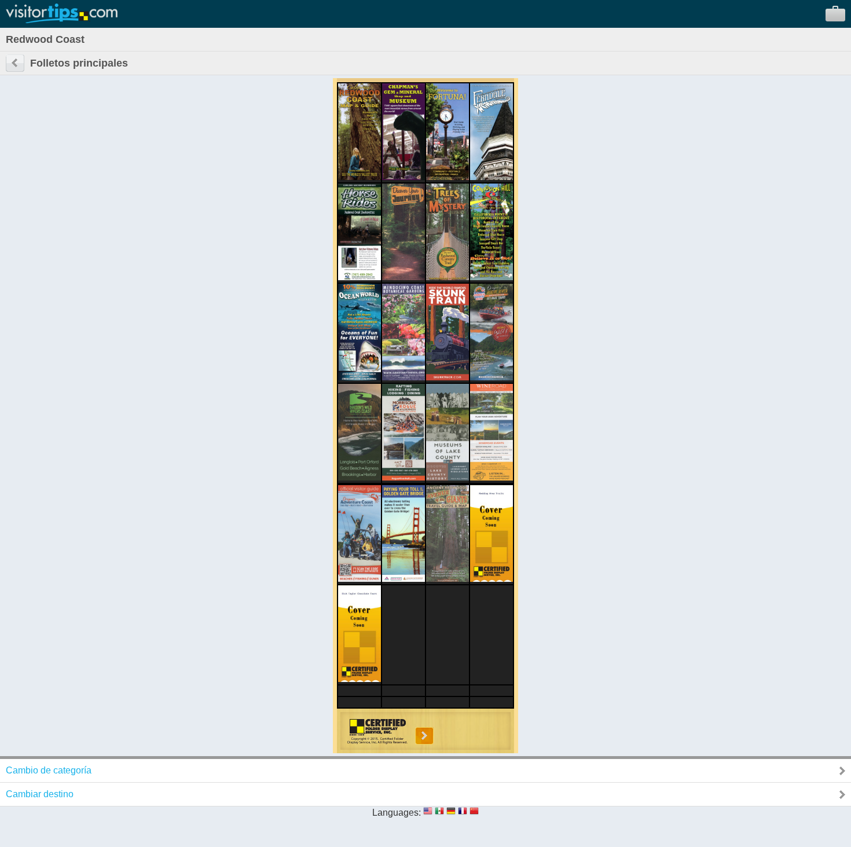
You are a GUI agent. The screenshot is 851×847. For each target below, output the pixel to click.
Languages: (396, 812)
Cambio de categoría (48, 770)
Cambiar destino (40, 794)
